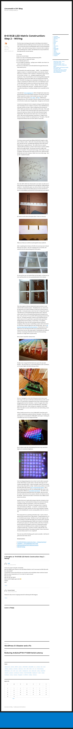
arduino (5, 51)
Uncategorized (56, 54)
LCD (11, 670)
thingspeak (20, 674)
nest (30, 670)
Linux (17, 670)
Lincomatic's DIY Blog (13, 9)
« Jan (13, 698)
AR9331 (16, 666)
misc (54, 44)
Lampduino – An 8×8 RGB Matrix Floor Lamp (27, 543)
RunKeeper (7, 674)
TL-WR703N (25, 674)
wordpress (55, 55)
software (55, 52)
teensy (11, 674)
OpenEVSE (43, 670)
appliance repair (56, 37)
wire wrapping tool (28, 92)
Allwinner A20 (7, 666)
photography (55, 48)
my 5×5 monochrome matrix (37, 487)
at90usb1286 (31, 666)
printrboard (16, 672)
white (34, 97)
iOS (33, 668)
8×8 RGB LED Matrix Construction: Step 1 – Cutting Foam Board (31, 542)
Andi (9, 563)
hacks (54, 43)
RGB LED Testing (21, 546)
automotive (55, 38)
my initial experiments (34, 490)
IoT (35, 668)
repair (39, 672)
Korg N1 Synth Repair (57, 72)
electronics (6, 49)
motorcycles (55, 46)
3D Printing (55, 36)
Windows (34, 674)
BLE (41, 666)
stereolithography (56, 53)
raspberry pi (55, 49)
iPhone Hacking (40, 668)
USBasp (30, 674)
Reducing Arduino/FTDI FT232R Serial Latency (27, 545)
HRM (27, 668)
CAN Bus (6, 668)
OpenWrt (6, 672)
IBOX (31, 668)
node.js (38, 670)
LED (12, 51)
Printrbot (21, 672)
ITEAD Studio (7, 670)
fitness (54, 42)
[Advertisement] (36, 26)
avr (34, 666)
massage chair (25, 670)
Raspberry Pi (35, 672)
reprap (43, 672)
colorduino (10, 51)
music (54, 47)
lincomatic (6, 46)
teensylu (15, 674)
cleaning (10, 668)
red (31, 97)
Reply (6, 585)
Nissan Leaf (34, 670)
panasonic (11, 672)
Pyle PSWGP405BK (27, 672)
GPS (25, 668)
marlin (20, 670)
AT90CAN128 (25, 666)
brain (44, 666)
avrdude (38, 666)
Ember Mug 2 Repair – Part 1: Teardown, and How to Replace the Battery (60, 65)
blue (39, 97)
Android (12, 666)
